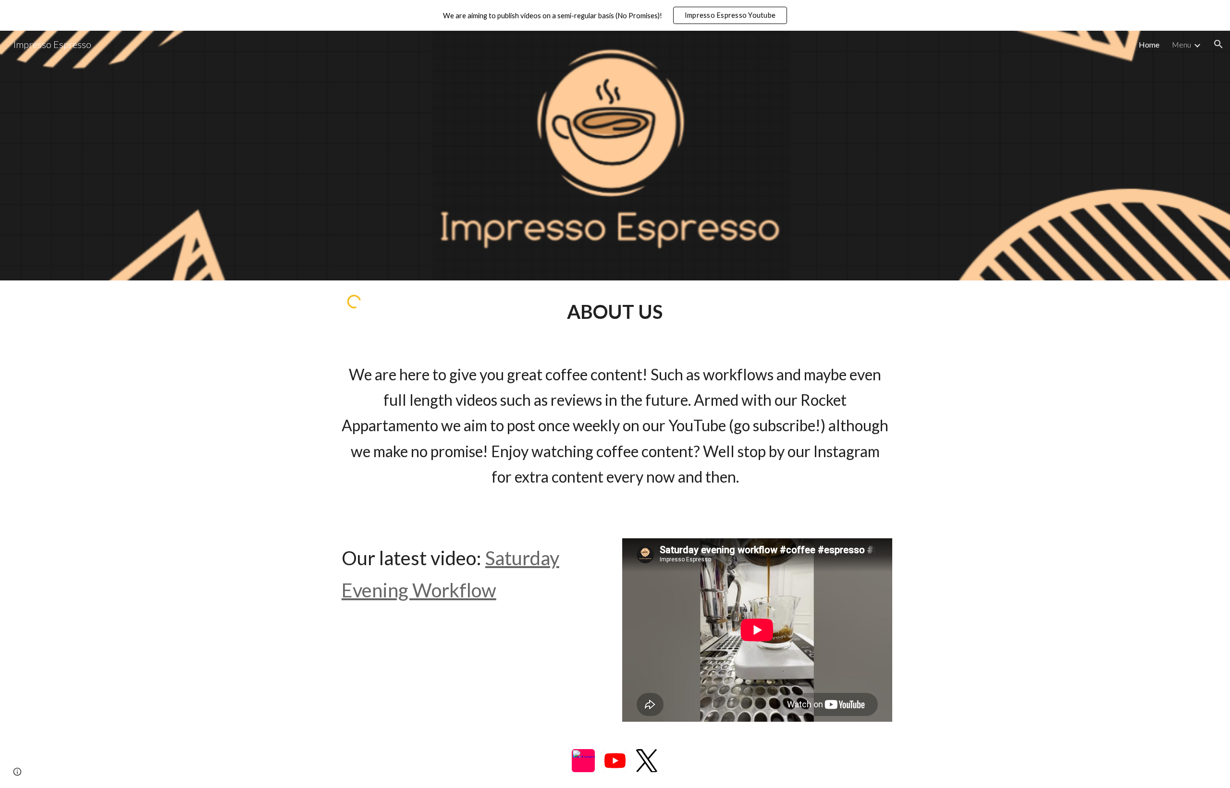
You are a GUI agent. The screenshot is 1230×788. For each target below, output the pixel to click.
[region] (615, 15)
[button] (1218, 44)
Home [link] (1149, 44)
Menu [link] (1181, 44)
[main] (615, 312)
